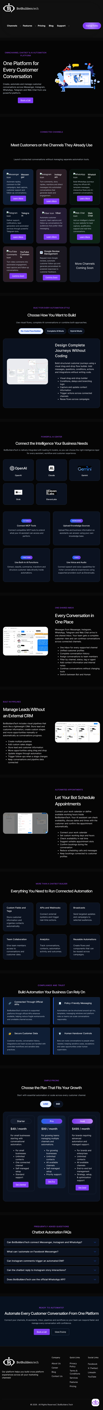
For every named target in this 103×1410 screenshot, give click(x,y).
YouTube (92, 1377)
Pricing (73, 1386)
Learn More (18, 198)
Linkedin (92, 1372)
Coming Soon (18, 276)
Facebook (92, 1364)
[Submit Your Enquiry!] (95, 1402)
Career (55, 1368)
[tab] (51, 1242)
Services (74, 1378)
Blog (54, 1372)
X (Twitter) (93, 1368)
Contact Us (57, 1376)
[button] (12, 26)
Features (74, 1382)
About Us (56, 1363)
